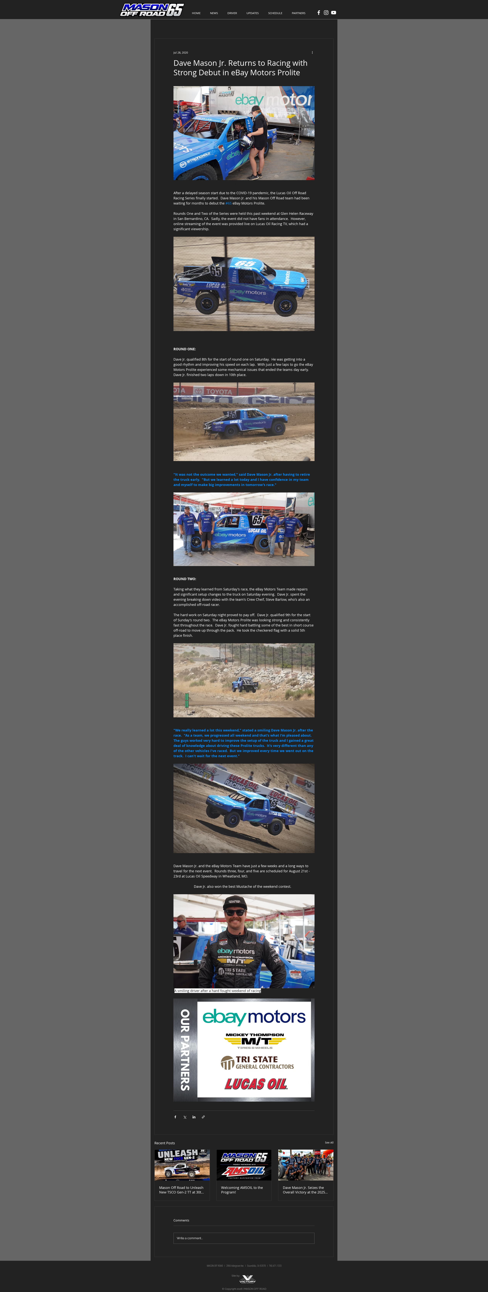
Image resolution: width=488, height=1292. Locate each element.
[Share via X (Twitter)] (184, 1117)
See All (329, 1142)
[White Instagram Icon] (326, 13)
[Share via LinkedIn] (194, 1117)
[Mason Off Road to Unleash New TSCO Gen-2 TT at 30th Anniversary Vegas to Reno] (182, 1165)
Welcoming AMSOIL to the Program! (242, 1189)
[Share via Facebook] (175, 1117)
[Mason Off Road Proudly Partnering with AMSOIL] (244, 1165)
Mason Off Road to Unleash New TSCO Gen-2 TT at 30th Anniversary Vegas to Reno (181, 1189)
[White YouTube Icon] (334, 13)
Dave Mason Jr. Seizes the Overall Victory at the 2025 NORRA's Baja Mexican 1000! (305, 1189)
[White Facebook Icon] (319, 13)
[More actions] (312, 52)
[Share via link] (203, 1117)
